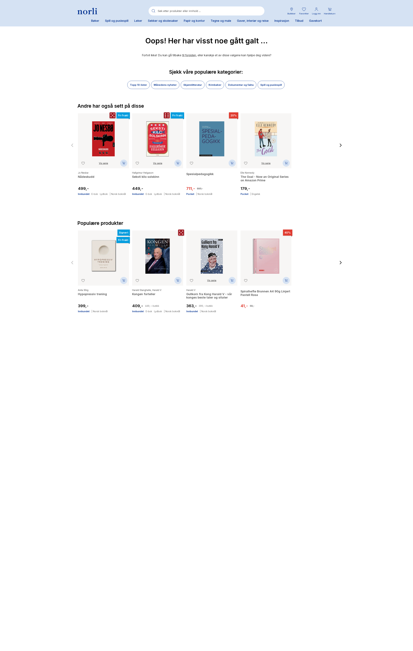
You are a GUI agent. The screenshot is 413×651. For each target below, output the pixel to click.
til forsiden (189, 55)
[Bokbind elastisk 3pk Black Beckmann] (320, 256)
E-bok (94, 194)
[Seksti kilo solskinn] (157, 136)
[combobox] (206, 10)
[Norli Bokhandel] (87, 11)
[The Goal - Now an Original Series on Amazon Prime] (266, 136)
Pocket (190, 194)
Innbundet (84, 194)
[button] (304, 11)
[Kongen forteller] (157, 253)
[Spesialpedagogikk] (211, 136)
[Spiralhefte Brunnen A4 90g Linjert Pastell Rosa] (320, 138)
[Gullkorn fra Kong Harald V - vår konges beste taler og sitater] (211, 253)
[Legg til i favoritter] (83, 163)
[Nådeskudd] (103, 136)
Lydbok (104, 194)
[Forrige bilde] (72, 145)
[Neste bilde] (340, 145)
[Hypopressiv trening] (103, 253)
